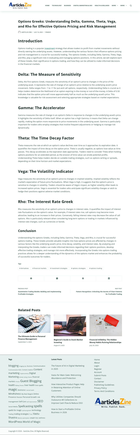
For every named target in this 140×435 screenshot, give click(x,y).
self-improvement (32, 402)
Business (67, 5)
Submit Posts (100, 375)
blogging (13, 365)
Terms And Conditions (104, 391)
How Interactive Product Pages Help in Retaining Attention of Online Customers (67, 387)
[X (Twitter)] (57, 278)
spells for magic (15, 410)
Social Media (13, 407)
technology (36, 410)
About (97, 362)
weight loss (34, 418)
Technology (57, 5)
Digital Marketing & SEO (82, 5)
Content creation (27, 370)
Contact (97, 378)
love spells (39, 385)
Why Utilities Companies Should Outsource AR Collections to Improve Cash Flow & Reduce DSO (67, 399)
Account (98, 372)
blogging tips (22, 366)
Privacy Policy (100, 388)
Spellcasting (25, 406)
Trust (30, 414)
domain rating (23, 377)
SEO (40, 401)
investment (50, 48)
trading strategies (21, 414)
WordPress (15, 421)
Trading (10, 414)
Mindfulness (14, 393)
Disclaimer (99, 381)
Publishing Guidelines (104, 384)
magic (12, 389)
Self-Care (22, 401)
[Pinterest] (83, 278)
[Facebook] (31, 278)
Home (47, 5)
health (11, 385)
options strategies (78, 268)
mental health (30, 390)
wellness (42, 418)
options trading (95, 268)
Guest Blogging (30, 381)
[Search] (131, 5)
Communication (39, 366)
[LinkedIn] (109, 278)
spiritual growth (26, 410)
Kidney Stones (19, 385)
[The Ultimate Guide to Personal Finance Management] (34, 324)
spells (38, 406)
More (114, 5)
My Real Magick (27, 394)
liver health (29, 385)
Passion (19, 397)
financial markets (39, 268)
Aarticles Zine (28, 431)
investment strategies (58, 268)
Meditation (22, 390)
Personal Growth (30, 397)
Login (96, 366)
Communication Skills (14, 370)
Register (98, 369)
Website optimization (24, 418)
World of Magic (31, 421)
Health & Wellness (102, 5)
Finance (48, 32)
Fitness (18, 381)
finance (30, 377)
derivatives (24, 268)
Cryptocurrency (24, 373)
